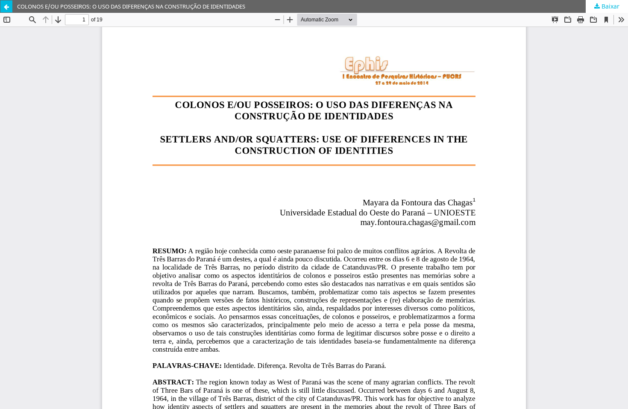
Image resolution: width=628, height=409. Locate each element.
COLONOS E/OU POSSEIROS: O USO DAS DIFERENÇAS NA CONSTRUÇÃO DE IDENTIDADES (131, 6)
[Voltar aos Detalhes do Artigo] (6, 6)
